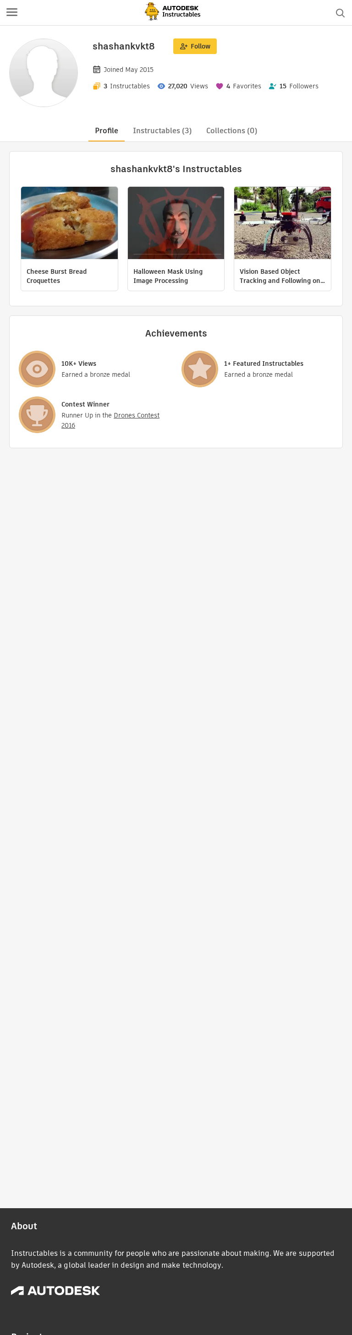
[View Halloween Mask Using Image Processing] (176, 224)
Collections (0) (231, 130)
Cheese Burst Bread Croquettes (57, 276)
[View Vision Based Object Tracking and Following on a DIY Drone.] (282, 224)
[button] (11, 12)
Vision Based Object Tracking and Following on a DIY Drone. (280, 276)
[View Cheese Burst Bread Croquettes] (69, 224)
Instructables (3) (162, 130)
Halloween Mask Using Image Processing (168, 276)
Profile (106, 130)
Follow (200, 46)
